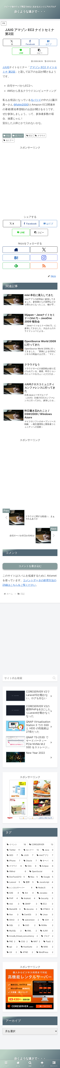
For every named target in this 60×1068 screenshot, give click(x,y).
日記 (8, 135)
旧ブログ (19, 135)
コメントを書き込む (30, 566)
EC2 (30, 135)
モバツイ (36, 99)
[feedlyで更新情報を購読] (16, 265)
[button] (39, 51)
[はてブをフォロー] (16, 257)
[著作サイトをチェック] (16, 249)
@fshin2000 (21, 104)
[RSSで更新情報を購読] (43, 265)
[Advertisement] (30, 180)
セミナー (10, 140)
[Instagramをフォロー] (43, 257)
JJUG (6, 67)
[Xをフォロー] (43, 249)
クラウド (41, 135)
